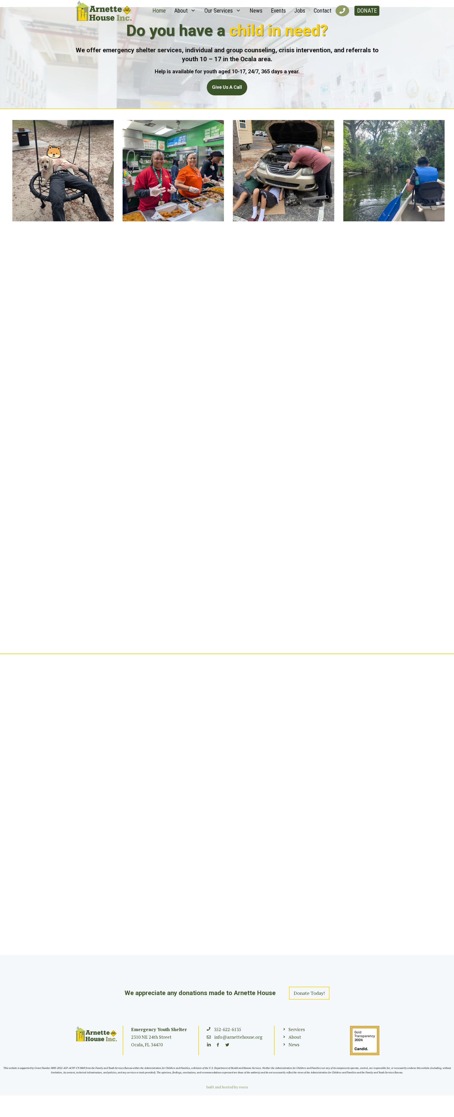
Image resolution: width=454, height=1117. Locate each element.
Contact (322, 10)
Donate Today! (309, 993)
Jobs (299, 10)
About (181, 10)
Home (159, 10)
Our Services (218, 10)
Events (278, 10)
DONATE (367, 10)
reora (243, 1086)
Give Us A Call (227, 87)
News (256, 10)
